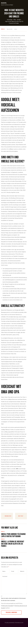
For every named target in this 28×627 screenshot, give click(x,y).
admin (15, 29)
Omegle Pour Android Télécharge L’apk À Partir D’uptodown (13, 535)
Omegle (3, 29)
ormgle (3, 60)
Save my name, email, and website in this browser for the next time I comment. (13, 599)
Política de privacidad (7, 605)
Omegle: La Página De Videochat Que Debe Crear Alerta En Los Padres (12, 543)
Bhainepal (4, 3)
